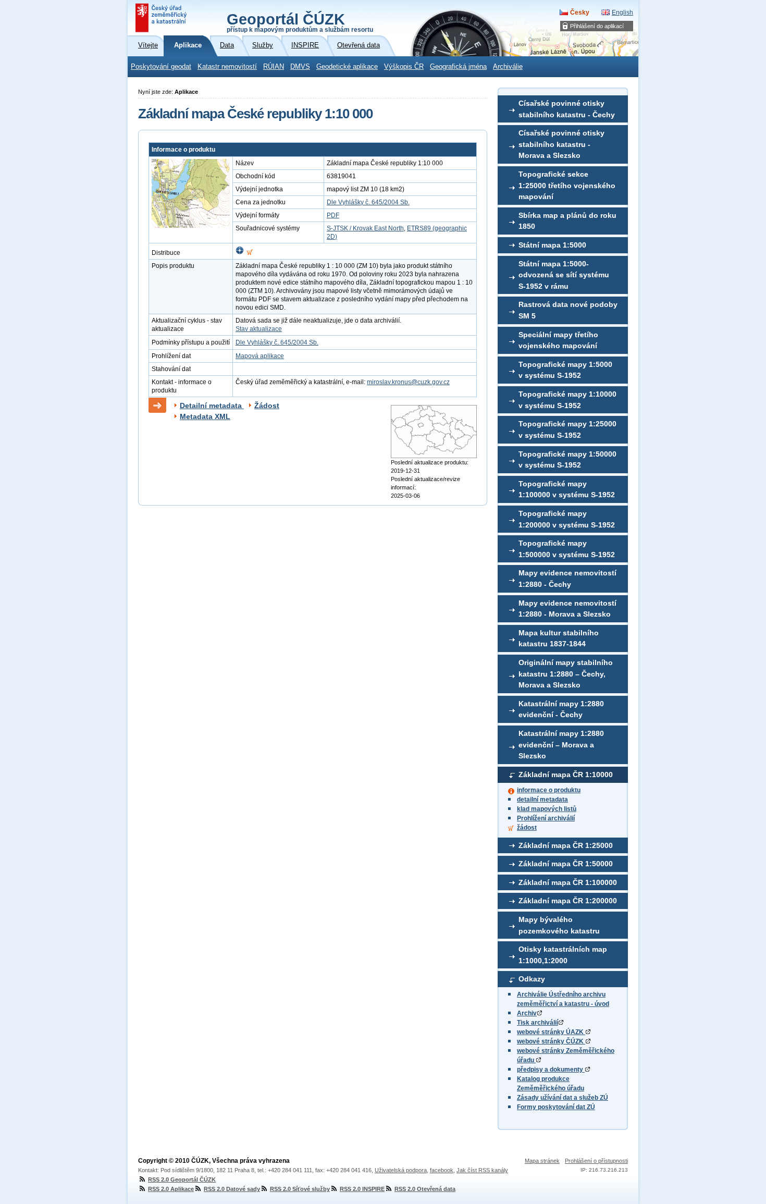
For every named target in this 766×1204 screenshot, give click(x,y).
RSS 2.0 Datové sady (232, 1189)
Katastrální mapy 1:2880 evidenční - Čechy (561, 709)
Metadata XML (205, 416)
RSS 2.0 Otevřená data (424, 1189)
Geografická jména (458, 66)
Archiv (527, 1013)
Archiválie (508, 66)
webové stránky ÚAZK (551, 1032)
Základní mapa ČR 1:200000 (567, 900)
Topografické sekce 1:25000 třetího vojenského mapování (566, 185)
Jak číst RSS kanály (482, 1170)
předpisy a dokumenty (551, 1069)
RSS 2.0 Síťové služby (300, 1189)
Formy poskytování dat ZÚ (556, 1107)
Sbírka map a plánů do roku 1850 (567, 221)
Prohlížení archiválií (546, 818)
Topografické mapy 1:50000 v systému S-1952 (567, 460)
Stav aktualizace (259, 329)
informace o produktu (548, 790)
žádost (527, 827)
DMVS (300, 66)
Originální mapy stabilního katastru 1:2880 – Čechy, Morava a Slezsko (565, 673)
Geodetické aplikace (347, 66)
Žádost (266, 405)
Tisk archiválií (537, 1022)
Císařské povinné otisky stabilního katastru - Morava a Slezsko (561, 144)
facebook (441, 1170)
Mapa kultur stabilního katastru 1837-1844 (558, 638)
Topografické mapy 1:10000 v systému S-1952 (567, 400)
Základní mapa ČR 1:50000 (565, 863)
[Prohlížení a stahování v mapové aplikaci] (240, 252)
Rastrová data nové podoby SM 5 (567, 310)
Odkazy (531, 979)
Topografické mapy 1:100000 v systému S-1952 (566, 489)
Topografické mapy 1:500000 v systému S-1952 (566, 549)
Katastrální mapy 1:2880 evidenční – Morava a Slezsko (561, 744)
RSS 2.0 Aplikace (171, 1189)
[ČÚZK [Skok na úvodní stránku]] (162, 18)
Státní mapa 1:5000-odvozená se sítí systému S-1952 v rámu (563, 275)
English (622, 12)
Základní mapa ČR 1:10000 (565, 774)
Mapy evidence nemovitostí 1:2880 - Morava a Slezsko (567, 609)
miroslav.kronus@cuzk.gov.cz (408, 382)
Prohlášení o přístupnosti (596, 1161)
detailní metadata (542, 799)
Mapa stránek (542, 1161)
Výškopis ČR (404, 66)
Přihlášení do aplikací (597, 26)
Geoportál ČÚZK (300, 22)
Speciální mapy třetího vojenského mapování (558, 340)
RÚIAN (273, 66)
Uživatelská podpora (401, 1170)
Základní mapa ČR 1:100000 (567, 882)
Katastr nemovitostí (227, 66)
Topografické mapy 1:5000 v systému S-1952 (565, 370)
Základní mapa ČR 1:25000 (565, 845)
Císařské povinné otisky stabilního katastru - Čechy (566, 109)
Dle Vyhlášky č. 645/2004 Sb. (368, 202)
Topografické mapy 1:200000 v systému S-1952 (566, 519)
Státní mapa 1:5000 (552, 245)
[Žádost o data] (250, 252)
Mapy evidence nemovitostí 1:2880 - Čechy (567, 578)
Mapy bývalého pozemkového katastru (559, 925)
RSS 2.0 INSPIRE (362, 1189)
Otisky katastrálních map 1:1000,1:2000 (562, 955)
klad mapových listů (546, 809)
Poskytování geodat (161, 66)
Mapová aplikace (260, 356)
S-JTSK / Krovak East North (365, 228)
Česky (579, 12)
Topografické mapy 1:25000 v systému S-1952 (567, 429)
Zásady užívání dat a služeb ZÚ (562, 1097)
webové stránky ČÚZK (551, 1041)
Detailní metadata (212, 405)
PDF (333, 215)
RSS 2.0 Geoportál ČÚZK (182, 1179)
